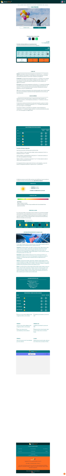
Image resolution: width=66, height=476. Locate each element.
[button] (64, 2)
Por (47, 41)
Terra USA (20, 451)
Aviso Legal (28, 463)
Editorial (36, 455)
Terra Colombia (33, 448)
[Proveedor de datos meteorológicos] (33, 472)
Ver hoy (39, 27)
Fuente (45, 42)
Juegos (46, 451)
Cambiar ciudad (26, 27)
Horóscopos (33, 451)
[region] (33, 32)
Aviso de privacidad (33, 463)
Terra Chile (20, 448)
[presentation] (48, 54)
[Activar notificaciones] (64, 474)
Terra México (45, 448)
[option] (22, 60)
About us (38, 463)
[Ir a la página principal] (6, 2)
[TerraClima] (62, 2)
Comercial (30, 455)
